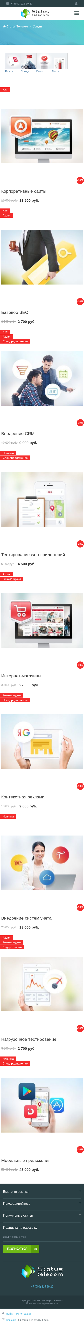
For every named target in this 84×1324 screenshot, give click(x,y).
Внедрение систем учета (26, 918)
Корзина (11, 1320)
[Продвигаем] (28, 61)
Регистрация (23, 1313)
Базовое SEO (14, 312)
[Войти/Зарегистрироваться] (76, 3)
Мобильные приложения (26, 1160)
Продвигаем (26, 71)
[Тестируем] (60, 61)
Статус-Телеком (52, 1300)
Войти (10, 1313)
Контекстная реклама (22, 797)
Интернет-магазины (21, 675)
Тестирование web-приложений (33, 554)
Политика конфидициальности (42, 1303)
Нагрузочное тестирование (28, 1039)
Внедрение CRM (18, 433)
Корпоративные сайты (23, 191)
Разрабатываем (11, 71)
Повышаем (42, 71)
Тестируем (57, 71)
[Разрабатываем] (13, 61)
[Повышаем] (44, 61)
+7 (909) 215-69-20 (42, 1286)
